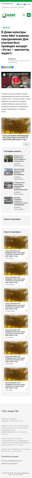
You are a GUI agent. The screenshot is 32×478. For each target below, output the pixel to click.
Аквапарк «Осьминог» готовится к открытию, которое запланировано (21, 201)
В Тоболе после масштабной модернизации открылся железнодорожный (20, 186)
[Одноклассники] (5, 67)
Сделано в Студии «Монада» (16, 474)
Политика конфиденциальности (11, 461)
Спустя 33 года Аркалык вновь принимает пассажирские (19, 171)
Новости (6, 27)
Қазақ (21, 4)
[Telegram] (7, 67)
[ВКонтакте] (2, 67)
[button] (29, 15)
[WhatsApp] (10, 67)
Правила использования (9, 463)
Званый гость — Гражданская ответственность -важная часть (20, 158)
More (26, 144)
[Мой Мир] (12, 67)
